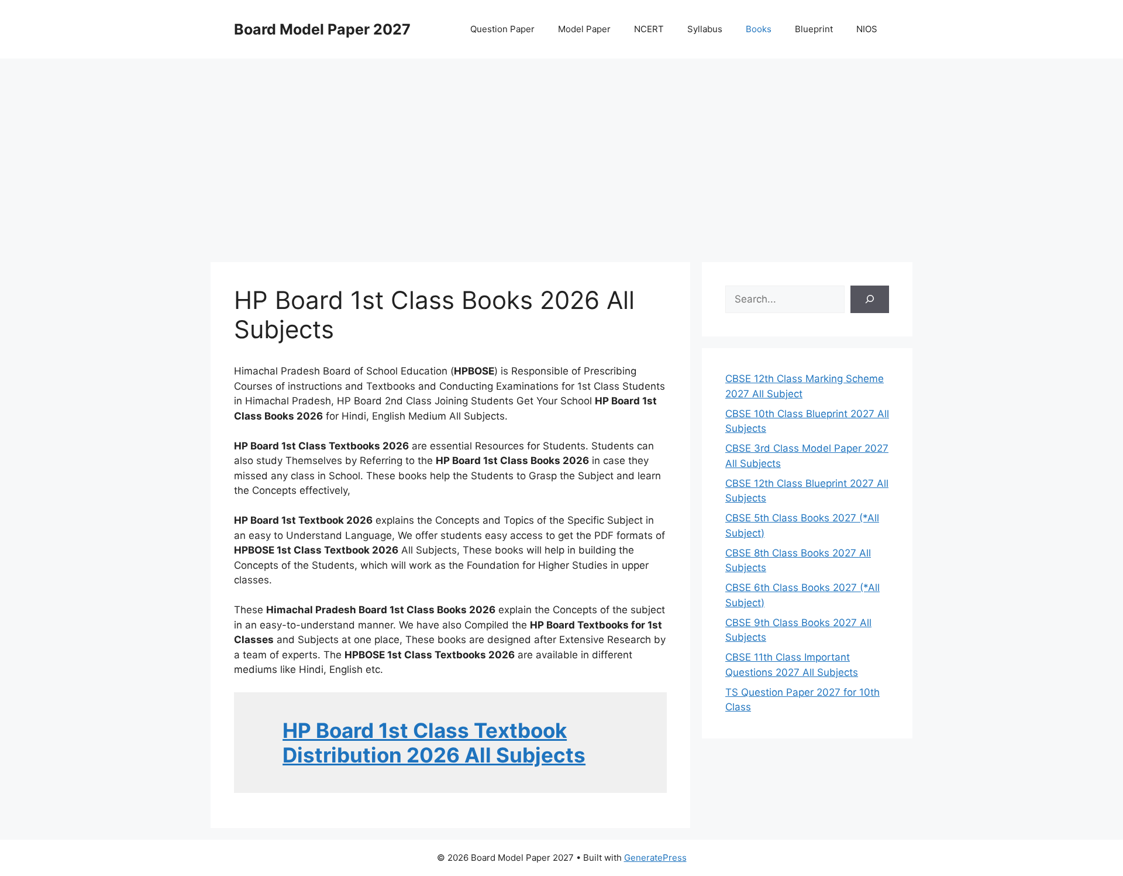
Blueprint (814, 29)
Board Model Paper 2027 (322, 29)
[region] (561, 152)
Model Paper (584, 29)
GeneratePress (655, 857)
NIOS (866, 29)
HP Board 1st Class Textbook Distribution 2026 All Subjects (434, 742)
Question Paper (502, 29)
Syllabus (704, 29)
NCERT (649, 29)
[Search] (869, 300)
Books (758, 29)
